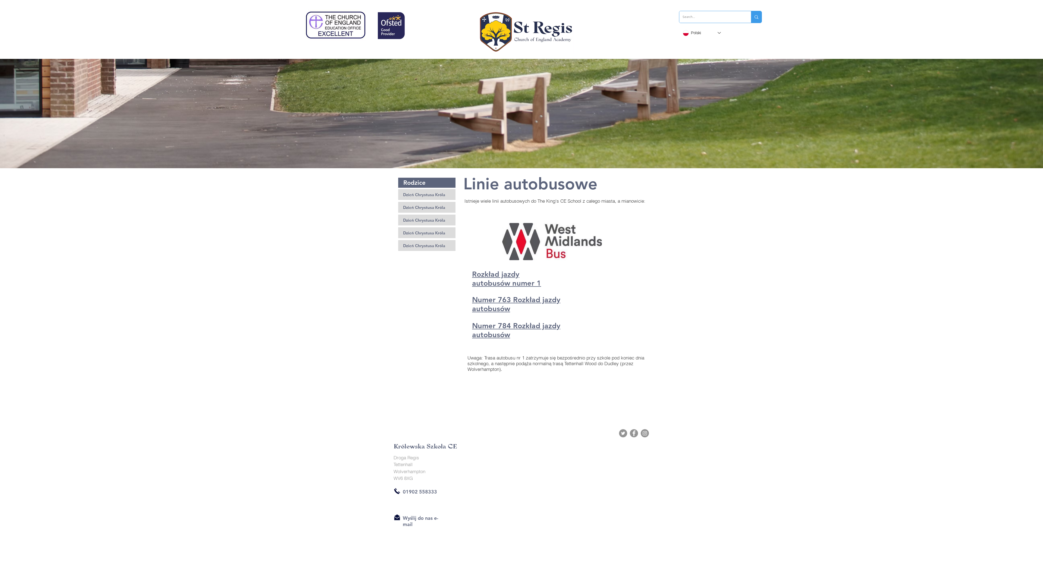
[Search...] (756, 17)
